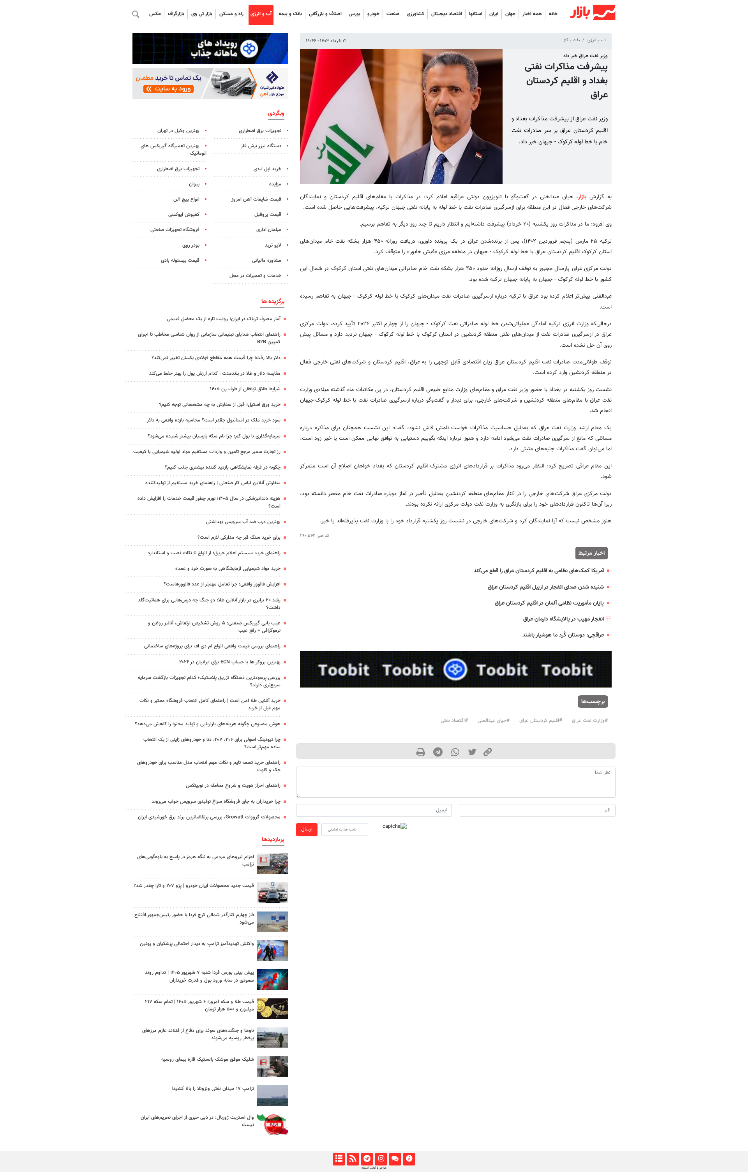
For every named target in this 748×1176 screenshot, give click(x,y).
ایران (493, 14)
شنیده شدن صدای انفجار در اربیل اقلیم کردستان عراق (546, 587)
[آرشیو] (339, 1159)
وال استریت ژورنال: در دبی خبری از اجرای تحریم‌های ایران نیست (197, 1121)
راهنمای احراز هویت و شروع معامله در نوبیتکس (233, 786)
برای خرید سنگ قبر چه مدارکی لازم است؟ (239, 537)
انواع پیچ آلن (186, 199)
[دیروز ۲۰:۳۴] (272, 863)
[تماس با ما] (395, 1159)
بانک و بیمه (290, 14)
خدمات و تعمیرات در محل (255, 276)
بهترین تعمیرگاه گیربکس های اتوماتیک (173, 149)
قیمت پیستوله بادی (180, 260)
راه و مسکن (231, 14)
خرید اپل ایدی (267, 169)
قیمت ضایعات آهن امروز (256, 199)
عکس (155, 14)
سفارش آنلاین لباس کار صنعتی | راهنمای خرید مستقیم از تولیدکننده (212, 483)
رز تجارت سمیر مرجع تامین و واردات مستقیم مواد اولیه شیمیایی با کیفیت (206, 452)
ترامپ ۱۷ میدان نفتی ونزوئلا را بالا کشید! (212, 1089)
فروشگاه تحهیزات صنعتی (174, 230)
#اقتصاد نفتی (454, 721)
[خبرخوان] (353, 1159)
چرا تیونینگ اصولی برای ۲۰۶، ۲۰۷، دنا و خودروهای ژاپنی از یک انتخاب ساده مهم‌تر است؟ (211, 743)
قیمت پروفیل (267, 215)
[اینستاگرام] (381, 1159)
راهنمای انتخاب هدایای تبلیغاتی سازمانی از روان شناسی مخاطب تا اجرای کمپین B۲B (209, 338)
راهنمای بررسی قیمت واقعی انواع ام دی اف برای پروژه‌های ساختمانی (212, 646)
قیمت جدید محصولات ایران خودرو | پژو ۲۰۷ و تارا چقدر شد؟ (194, 886)
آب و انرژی (261, 14)
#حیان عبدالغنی (494, 721)
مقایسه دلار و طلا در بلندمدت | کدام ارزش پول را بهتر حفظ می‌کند (214, 373)
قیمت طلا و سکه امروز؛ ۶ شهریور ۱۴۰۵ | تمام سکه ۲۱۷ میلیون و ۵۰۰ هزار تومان (199, 1005)
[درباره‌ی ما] (409, 1159)
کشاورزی (415, 14)
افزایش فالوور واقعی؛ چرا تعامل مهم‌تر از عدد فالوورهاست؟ (222, 584)
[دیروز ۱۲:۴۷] (272, 1095)
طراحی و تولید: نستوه (374, 1167)
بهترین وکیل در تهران (178, 131)
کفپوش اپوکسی (183, 215)
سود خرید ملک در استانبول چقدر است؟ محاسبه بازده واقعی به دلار (213, 420)
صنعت (393, 14)
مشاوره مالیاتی (266, 260)
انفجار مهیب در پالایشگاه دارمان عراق (563, 619)
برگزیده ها (272, 301)
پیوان (194, 184)
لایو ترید (273, 245)
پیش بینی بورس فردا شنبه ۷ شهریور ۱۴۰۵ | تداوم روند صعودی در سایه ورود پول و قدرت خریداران (199, 976)
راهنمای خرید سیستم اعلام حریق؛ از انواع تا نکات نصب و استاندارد (214, 553)
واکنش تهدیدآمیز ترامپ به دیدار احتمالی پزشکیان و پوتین (197, 944)
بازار (582, 196)
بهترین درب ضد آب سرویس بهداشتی (243, 522)
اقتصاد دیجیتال (446, 14)
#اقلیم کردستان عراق (540, 721)
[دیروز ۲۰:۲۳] (272, 1066)
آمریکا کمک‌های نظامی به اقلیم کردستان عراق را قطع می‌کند (539, 570)
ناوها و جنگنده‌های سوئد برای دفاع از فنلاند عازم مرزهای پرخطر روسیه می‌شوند (198, 1034)
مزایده (275, 184)
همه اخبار (532, 14)
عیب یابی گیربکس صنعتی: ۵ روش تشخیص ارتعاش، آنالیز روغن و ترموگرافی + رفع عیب (214, 627)
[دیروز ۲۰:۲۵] (272, 1037)
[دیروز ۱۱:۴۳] (272, 950)
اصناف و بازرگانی (325, 14)
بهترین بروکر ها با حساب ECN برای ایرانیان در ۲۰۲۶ (229, 662)
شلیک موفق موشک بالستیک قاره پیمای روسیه (207, 1059)
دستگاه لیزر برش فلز (261, 146)
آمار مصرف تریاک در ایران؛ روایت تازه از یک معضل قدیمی (223, 319)
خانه (553, 14)
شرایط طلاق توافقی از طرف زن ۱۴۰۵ (245, 389)
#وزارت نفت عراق (590, 721)
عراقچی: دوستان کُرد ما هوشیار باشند (563, 635)
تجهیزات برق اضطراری (260, 131)
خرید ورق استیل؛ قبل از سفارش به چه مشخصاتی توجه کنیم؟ (219, 405)
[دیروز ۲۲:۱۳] (272, 922)
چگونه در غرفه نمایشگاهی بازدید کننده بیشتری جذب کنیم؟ (222, 467)
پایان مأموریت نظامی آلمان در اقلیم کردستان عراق (549, 603)
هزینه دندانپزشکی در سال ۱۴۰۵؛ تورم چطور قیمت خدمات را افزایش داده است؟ (209, 502)
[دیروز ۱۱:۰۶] (272, 892)
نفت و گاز (572, 40)
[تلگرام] (367, 1159)
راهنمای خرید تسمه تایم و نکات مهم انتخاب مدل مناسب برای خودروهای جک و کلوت (208, 766)
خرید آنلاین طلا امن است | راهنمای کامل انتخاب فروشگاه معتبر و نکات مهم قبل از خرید (209, 704)
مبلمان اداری (268, 230)
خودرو (373, 14)
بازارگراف (176, 14)
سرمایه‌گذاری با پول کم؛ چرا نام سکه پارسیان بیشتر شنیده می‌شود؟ (214, 436)
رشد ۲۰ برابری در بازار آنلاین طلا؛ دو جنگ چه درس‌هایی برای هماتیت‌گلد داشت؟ (209, 604)
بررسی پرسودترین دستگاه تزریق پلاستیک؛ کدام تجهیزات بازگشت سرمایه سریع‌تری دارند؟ (209, 681)
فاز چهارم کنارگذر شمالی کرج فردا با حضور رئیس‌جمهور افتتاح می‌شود (194, 918)
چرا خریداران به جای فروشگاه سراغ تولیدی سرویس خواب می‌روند (216, 802)
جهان (510, 14)
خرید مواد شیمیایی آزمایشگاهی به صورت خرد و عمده (227, 569)
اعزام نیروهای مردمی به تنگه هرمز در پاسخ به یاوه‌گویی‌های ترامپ (195, 860)
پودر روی (190, 245)
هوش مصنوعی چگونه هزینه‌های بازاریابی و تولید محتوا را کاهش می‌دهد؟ (207, 724)
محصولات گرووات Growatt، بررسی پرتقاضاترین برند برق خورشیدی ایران (209, 817)
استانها (475, 14)
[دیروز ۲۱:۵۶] (272, 979)
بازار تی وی (201, 14)
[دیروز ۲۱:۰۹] (272, 1008)
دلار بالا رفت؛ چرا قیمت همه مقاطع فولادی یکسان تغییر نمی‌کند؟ (216, 358)
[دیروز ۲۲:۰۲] (272, 1124)
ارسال (306, 829)
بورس (354, 14)
